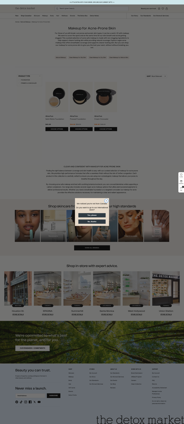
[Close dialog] (106, 201)
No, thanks (92, 221)
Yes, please (92, 215)
